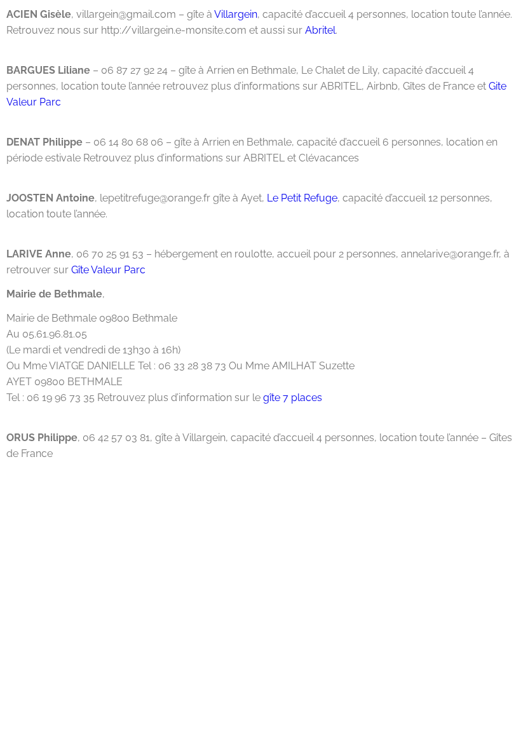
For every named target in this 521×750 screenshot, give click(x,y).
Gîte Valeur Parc (108, 270)
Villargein (234, 14)
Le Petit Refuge (302, 198)
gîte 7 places (292, 398)
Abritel (320, 30)
